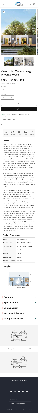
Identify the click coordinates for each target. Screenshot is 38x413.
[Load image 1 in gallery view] (9, 61)
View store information (9, 119)
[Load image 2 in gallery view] (19, 61)
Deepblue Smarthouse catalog (16, 409)
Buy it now (19, 109)
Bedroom (3, 86)
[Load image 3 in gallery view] (29, 61)
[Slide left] (2, 62)
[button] (3, 4)
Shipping (3, 83)
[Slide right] (36, 62)
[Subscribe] (29, 385)
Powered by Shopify (28, 409)
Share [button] (5, 124)
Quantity (3, 94)
